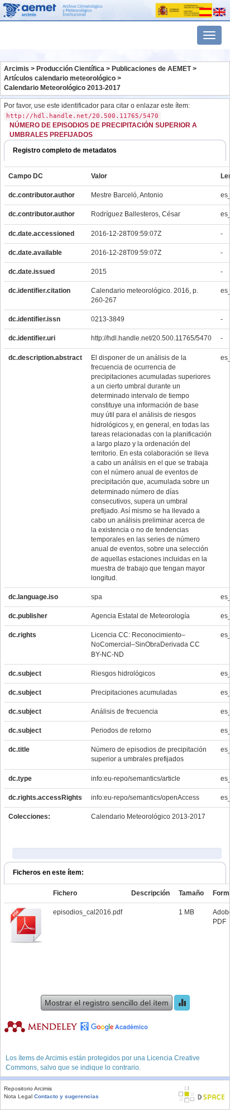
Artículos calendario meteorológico (60, 78)
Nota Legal (18, 1096)
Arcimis (16, 69)
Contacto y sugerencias (66, 1096)
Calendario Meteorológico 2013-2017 (62, 88)
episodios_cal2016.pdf (87, 912)
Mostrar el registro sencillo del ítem (107, 1002)
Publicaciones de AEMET (151, 69)
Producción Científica (70, 69)
